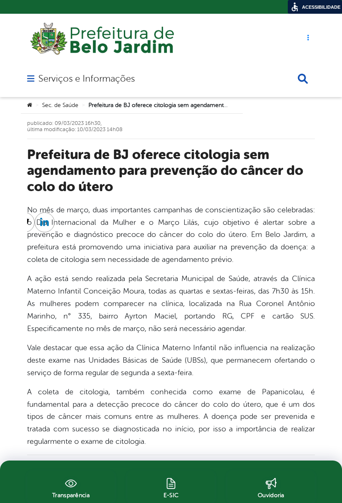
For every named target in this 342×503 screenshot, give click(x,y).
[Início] (29, 105)
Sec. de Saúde (60, 105)
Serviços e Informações (86, 79)
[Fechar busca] (302, 78)
